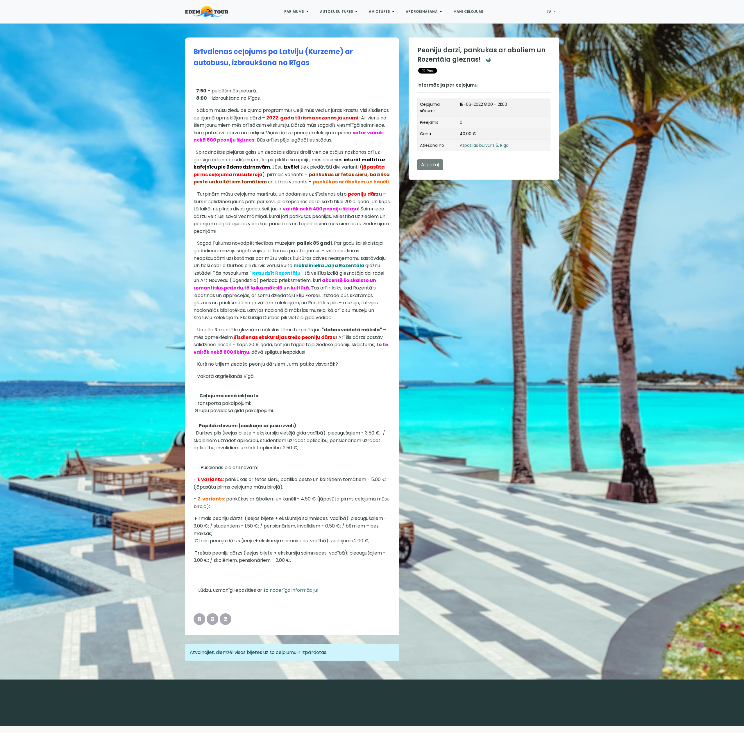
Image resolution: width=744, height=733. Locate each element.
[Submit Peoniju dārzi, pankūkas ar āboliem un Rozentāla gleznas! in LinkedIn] (225, 619)
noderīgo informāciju (293, 590)
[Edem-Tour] (206, 11)
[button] (297, 11)
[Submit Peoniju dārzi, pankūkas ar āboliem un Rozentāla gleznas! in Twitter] (212, 619)
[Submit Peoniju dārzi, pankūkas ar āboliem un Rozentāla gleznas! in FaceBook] (199, 619)
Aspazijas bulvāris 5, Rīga (484, 145)
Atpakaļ (430, 164)
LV (549, 12)
